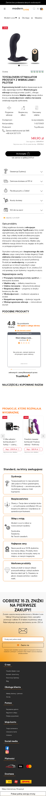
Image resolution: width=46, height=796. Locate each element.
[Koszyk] (41, 8)
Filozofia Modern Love (13, 671)
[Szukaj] (34, 8)
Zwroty (8, 697)
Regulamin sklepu (11, 713)
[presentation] (3, 436)
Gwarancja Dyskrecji (12, 678)
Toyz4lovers (39, 127)
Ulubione (9, 735)
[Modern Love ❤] (20, 8)
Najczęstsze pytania (12, 709)
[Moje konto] (38, 8)
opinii (28, 326)
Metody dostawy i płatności (14, 693)
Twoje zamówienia (12, 728)
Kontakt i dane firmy (12, 674)
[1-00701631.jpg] (23, 46)
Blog (7, 681)
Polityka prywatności (12, 716)
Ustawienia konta (11, 732)
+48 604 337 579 (13, 133)
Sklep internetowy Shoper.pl (13, 789)
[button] (4, 8)
